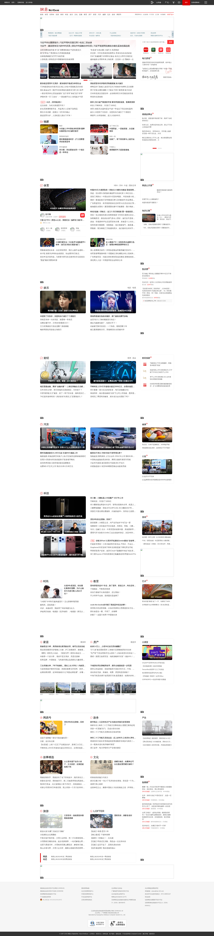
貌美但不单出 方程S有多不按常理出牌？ (106, 453)
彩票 (57, 14)
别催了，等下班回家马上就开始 (121, 139)
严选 (144, 718)
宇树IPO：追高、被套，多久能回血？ (110, 102)
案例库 (83, 642)
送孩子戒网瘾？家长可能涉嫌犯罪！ (54, 738)
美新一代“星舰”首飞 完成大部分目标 (105, 729)
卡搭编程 (163, 14)
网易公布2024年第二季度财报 (61, 856)
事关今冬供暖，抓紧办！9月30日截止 (55, 112)
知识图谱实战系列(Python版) (152, 673)
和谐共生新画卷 (96, 97)
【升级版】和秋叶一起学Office (152, 676)
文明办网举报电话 (86, 900)
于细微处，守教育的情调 (100, 589)
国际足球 (132, 185)
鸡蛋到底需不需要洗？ (150, 202)
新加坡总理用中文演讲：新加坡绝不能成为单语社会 (60, 83)
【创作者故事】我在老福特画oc (102, 848)
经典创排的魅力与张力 (99, 777)
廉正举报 (145, 934)
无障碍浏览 (20, 2)
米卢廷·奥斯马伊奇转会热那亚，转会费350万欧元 (59, 253)
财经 (62, 14)
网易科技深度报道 (115, 35)
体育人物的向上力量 (136, 35)
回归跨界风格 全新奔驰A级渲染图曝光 (55, 463)
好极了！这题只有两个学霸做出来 (103, 615)
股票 (129, 358)
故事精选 (48, 757)
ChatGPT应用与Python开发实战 (153, 663)
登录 (186, 2)
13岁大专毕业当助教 (95, 35)
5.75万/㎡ (117, 694)
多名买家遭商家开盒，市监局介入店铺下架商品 (59, 109)
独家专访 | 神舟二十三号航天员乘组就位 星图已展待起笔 (112, 725)
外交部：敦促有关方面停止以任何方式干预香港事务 (110, 59)
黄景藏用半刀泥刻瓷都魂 (119, 150)
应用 (13, 2)
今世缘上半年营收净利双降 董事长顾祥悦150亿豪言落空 (72, 130)
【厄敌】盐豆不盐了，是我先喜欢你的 (105, 845)
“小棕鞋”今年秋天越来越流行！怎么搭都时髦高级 (59, 601)
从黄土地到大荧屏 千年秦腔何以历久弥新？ (57, 53)
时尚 (46, 581)
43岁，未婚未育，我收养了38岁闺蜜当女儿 (57, 608)
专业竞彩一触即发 (156, 35)
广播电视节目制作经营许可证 (120, 891)
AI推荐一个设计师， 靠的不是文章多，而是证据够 (60, 656)
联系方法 (98, 934)
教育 (85, 14)
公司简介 (92, 934)
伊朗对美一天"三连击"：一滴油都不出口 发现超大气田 (61, 97)
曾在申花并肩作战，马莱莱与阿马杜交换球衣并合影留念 (62, 257)
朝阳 (41, 694)
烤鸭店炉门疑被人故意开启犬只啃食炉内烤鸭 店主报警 (112, 87)
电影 (129, 288)
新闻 (41, 14)
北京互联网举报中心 (87, 891)
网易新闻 (49, 9)
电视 (134, 288)
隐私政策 (118, 934)
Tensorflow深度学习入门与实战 (153, 669)
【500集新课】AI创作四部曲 (152, 666)
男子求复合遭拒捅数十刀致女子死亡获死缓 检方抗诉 (111, 90)
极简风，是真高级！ (48, 605)
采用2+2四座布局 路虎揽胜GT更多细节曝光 (57, 460)
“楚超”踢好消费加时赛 (48, 260)
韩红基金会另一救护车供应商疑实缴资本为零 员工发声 (61, 90)
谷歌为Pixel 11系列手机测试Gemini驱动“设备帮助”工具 (115, 541)
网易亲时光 (138, 14)
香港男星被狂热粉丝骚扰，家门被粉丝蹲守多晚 (109, 316)
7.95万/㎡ (102, 694)
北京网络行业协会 (116, 888)
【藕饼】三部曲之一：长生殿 (101, 838)
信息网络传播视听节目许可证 (153, 900)
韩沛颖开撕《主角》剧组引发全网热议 (110, 112)
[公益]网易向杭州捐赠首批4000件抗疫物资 (157, 480)
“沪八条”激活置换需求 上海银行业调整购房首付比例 (110, 650)
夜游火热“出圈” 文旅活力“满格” (52, 831)
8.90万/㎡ (52, 694)
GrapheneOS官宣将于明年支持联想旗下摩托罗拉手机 (111, 547)
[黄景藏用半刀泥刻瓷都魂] (99, 150)
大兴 (107, 694)
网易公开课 (147, 185)
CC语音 (151, 14)
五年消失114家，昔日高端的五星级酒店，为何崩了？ (61, 390)
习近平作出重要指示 (49, 42)
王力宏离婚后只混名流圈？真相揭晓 (54, 326)
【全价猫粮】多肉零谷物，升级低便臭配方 (157, 745)
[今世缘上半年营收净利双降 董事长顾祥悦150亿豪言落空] (49, 128)
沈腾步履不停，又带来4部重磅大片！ (55, 323)
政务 (113, 14)
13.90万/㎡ (133, 694)
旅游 (46, 811)
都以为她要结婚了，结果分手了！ (103, 323)
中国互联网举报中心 (87, 894)
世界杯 (51, 14)
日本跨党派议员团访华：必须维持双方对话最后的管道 (111, 93)
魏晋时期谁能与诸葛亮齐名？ (164, 191)
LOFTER (98, 811)
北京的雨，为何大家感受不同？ (52, 105)
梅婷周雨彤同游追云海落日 (51, 330)
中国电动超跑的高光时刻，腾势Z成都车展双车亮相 (110, 460)
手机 (92, 541)
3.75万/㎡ (83, 694)
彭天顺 (48, 214)
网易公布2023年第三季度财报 (100, 859)
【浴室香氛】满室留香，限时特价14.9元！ (157, 738)
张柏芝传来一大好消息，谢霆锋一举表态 (56, 320)
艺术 (144, 581)
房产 (90, 14)
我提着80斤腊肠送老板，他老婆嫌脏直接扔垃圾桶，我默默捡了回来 (157, 126)
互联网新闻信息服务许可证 (48, 894)
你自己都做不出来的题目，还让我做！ (105, 592)
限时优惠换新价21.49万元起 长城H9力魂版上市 (59, 453)
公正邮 (157, 14)
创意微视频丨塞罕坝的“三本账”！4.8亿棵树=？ (58, 56)
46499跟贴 (166, 791)
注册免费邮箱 (195, 2)
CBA (121, 185)
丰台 (57, 694)
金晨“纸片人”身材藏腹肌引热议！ (103, 320)
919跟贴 (162, 828)
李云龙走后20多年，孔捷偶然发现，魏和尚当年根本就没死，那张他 (157, 132)
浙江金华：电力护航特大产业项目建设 (105, 748)
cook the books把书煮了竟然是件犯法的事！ (108, 605)
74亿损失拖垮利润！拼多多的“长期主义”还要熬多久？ (61, 396)
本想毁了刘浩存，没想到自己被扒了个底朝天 (58, 316)
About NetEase (83, 934)
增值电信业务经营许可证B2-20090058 (51, 891)
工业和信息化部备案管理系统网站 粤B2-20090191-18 (107, 911)
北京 (108, 14)
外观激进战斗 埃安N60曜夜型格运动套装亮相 (108, 466)
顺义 (72, 694)
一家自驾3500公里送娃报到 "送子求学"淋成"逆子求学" (61, 93)
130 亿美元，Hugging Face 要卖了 (111, 115)
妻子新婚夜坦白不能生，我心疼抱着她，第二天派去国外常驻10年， (157, 119)
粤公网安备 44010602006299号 (52, 900)
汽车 (99, 14)
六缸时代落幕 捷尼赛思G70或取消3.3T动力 (107, 463)
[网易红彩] (82, 215)
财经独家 (146, 358)
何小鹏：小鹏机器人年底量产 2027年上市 (106, 498)
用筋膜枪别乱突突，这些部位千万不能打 (156, 448)
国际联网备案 (85, 888)
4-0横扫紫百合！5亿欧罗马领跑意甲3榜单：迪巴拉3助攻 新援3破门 (70, 243)
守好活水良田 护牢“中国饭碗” (101, 50)
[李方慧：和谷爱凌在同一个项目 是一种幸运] (49, 150)
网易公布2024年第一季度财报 (100, 856)
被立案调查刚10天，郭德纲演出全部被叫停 (107, 330)
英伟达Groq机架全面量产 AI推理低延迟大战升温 (114, 105)
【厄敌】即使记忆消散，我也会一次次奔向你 (108, 841)
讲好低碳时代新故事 (136, 33)
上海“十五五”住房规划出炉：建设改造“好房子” (58, 59)
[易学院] (150, 77)
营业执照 (147, 897)
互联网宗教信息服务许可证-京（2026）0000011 (157, 904)
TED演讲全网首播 (53, 35)
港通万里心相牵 (96, 784)
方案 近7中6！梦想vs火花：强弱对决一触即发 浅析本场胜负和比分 (62, 220)
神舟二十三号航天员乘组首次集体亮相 (105, 732)
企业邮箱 (145, 14)
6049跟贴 (160, 808)
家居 (94, 14)
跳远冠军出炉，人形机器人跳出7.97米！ (56, 115)
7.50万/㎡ (67, 694)
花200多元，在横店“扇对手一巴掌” (154, 825)
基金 (134, 358)
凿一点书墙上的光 (74, 33)
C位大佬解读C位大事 (116, 33)
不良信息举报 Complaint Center (131, 934)
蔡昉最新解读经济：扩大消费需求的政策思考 (71, 140)
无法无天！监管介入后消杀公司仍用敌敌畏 (157, 282)
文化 (76, 14)
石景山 (92, 694)
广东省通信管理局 (45, 897)
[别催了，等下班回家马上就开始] (99, 139)
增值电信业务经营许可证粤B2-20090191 (52, 888)
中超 (126, 185)
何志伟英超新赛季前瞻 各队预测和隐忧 (110, 109)
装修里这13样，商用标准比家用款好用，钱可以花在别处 (62, 646)
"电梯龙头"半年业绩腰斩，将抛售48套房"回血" (160, 364)
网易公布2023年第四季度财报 (61, 859)
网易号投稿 (167, 77)
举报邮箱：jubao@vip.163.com (154, 891)
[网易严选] (167, 2)
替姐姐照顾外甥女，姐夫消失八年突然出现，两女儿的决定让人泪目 (156, 139)
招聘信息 (105, 934)
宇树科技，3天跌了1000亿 (100, 501)
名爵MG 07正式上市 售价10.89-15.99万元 (56, 466)
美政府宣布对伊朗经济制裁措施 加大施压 (106, 83)
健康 (104, 14)
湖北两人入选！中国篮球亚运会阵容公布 (106, 260)
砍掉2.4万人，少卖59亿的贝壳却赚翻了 (105, 646)
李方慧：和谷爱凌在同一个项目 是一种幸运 (71, 151)
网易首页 (7, 2)
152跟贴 (165, 821)
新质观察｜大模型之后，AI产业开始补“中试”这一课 (110, 523)
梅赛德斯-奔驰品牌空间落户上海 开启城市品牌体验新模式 (63, 456)
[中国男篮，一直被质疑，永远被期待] (99, 128)
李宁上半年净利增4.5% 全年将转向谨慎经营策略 (160, 378)
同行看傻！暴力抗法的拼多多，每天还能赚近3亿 (109, 390)
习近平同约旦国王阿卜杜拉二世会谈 (76, 42)
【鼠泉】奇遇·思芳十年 (99, 831)
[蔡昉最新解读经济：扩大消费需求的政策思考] (49, 139)
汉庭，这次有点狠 (47, 741)
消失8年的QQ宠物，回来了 (101, 519)
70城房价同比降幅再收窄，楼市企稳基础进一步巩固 (111, 666)
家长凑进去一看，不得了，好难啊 (103, 611)
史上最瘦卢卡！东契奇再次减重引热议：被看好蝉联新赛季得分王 (120, 243)
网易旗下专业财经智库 (55, 33)
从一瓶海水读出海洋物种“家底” (102, 744)
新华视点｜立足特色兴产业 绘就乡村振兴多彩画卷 (110, 722)
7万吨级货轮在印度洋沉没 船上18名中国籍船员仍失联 (61, 87)
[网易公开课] (159, 2)
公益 (144, 456)
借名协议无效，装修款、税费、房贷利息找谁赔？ (110, 672)
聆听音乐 (92, 33)
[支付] (174, 2)
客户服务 (112, 934)
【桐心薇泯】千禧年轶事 (100, 835)
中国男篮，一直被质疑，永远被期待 (121, 130)
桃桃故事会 (147, 114)
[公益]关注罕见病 (148, 476)
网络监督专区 (166, 9)
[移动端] (152, 2)
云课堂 (145, 642)
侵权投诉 (152, 934)
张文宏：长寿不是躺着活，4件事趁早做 (156, 444)
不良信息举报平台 (86, 897)
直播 (80, 14)
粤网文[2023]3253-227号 (119, 897)
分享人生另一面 (155, 33)
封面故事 (71, 35)
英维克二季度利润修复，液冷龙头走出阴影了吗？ (110, 396)
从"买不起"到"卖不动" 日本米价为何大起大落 (108, 56)
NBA (116, 185)
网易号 (119, 14)
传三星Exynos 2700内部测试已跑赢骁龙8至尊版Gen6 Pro (113, 554)
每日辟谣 (146, 58)
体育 (46, 14)
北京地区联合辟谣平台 (118, 894)
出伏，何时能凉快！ (54, 102)
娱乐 (71, 14)
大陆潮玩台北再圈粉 (48, 835)
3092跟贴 (161, 800)
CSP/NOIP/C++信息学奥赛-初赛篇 (154, 679)
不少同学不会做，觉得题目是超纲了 (104, 596)
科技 (66, 14)
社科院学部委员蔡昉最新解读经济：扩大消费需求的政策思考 (161, 385)
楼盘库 (133, 642)
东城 (122, 694)
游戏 (144, 517)
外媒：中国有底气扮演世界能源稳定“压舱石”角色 (109, 53)
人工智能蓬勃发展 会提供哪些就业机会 (55, 50)
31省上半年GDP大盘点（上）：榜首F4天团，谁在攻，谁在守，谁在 (164, 217)
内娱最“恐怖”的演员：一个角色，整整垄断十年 (108, 326)
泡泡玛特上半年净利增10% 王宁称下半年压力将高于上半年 (161, 371)
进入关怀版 (29, 2)
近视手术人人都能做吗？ (150, 199)
